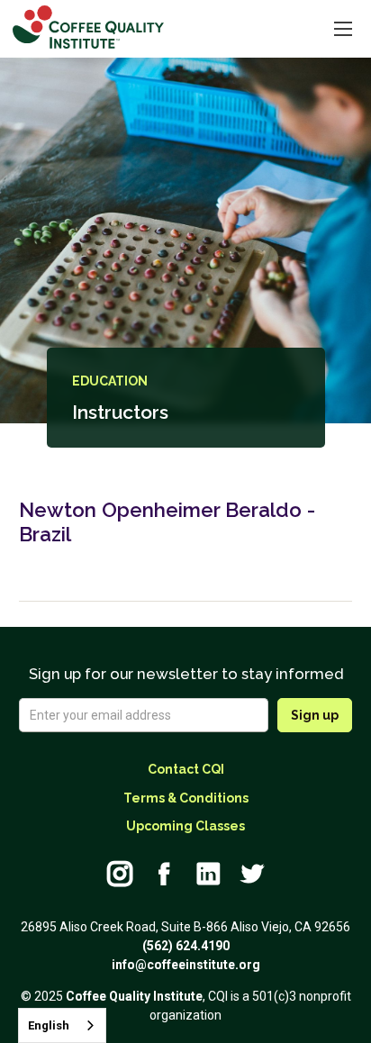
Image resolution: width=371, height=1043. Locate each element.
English (48, 1025)
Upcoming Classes (185, 826)
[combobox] (62, 1025)
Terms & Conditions (186, 798)
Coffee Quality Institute (134, 996)
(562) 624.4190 (186, 946)
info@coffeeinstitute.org (186, 964)
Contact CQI (186, 769)
